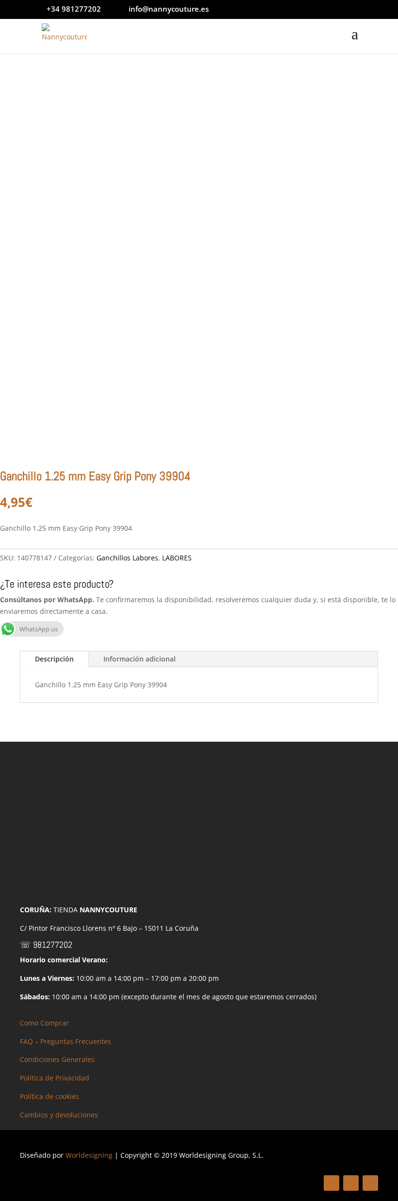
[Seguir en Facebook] (331, 1183)
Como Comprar (44, 1022)
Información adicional (139, 658)
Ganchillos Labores (127, 557)
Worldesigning (89, 1155)
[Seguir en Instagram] (370, 1183)
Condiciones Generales (57, 1059)
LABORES (177, 557)
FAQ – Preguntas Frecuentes (65, 1041)
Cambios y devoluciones (59, 1114)
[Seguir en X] (351, 1183)
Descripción (54, 658)
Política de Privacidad (54, 1077)
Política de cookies (49, 1096)
